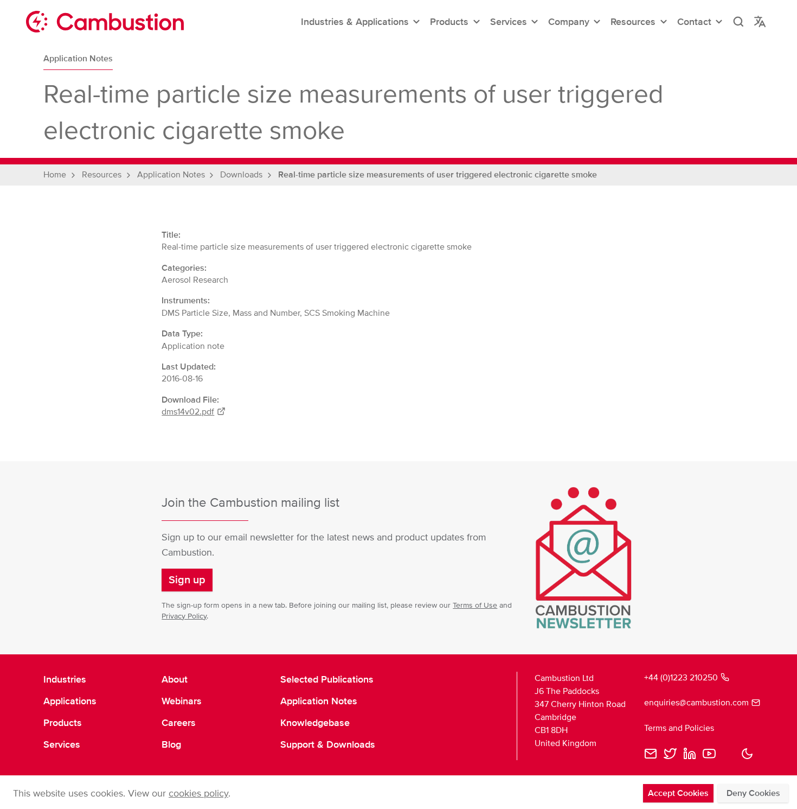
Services (61, 744)
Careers (179, 723)
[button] (361, 21)
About (175, 679)
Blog (171, 744)
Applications (70, 701)
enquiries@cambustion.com (696, 702)
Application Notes (78, 58)
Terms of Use (475, 605)
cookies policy (198, 793)
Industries (64, 679)
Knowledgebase (315, 723)
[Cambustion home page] (105, 22)
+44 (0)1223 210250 (681, 677)
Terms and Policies (679, 728)
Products (62, 723)
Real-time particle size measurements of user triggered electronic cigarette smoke (437, 174)
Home (54, 174)
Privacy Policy (184, 616)
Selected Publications (327, 679)
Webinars (182, 701)
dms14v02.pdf (188, 411)
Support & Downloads (327, 744)
